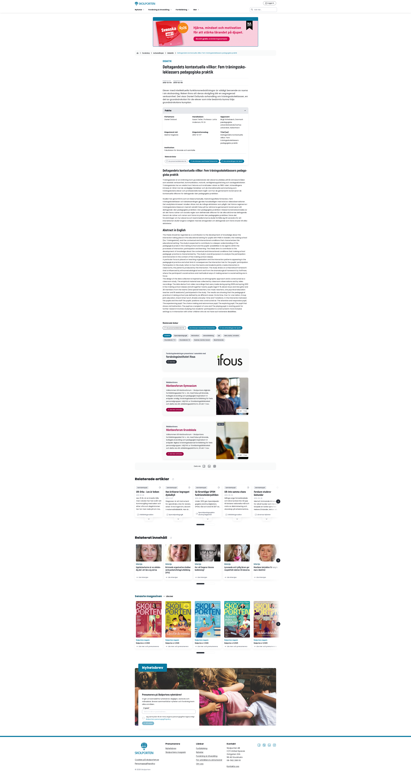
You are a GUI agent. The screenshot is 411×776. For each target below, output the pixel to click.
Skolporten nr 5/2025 (260, 643)
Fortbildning (201, 748)
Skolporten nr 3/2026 (143, 643)
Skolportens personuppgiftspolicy (158, 719)
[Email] (214, 466)
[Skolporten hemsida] (145, 3)
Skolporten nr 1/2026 (201, 643)
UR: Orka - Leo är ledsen (147, 491)
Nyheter (199, 752)
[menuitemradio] (139, 9)
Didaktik (170, 53)
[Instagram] (274, 745)
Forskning (146, 53)
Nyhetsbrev (170, 748)
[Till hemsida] (144, 748)
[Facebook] (204, 466)
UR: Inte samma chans (235, 491)
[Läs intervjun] (149, 552)
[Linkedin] (209, 466)
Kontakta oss (233, 766)
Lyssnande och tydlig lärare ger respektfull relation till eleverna (237, 568)
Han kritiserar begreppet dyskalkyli (177, 493)
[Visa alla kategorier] (159, 487)
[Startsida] (137, 53)
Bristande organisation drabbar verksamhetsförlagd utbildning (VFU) (178, 570)
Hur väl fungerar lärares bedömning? (204, 568)
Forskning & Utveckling (206, 756)
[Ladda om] (173, 479)
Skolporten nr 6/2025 (231, 643)
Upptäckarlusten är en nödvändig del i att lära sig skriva (148, 568)
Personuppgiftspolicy (145, 763)
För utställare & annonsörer (209, 760)
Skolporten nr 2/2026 (172, 643)
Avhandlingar (158, 53)
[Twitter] (264, 745)
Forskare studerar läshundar (262, 493)
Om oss (199, 763)
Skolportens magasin (175, 752)
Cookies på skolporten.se (147, 759)
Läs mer (169, 596)
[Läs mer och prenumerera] (149, 619)
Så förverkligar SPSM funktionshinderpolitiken (206, 493)
